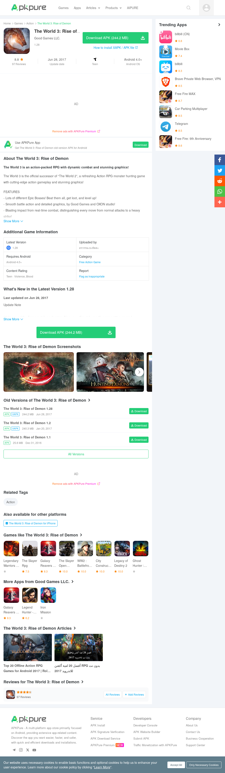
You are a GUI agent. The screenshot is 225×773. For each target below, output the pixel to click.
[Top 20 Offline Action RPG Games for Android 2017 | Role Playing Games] (28, 647)
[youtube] (34, 750)
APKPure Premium (103, 745)
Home (7, 23)
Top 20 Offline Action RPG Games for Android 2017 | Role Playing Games (26, 668)
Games (18, 23)
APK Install (98, 725)
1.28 (15, 248)
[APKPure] (28, 7)
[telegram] (14, 750)
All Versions (76, 454)
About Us (192, 725)
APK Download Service (105, 738)
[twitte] (27, 750)
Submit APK (141, 738)
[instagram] (21, 750)
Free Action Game (90, 262)
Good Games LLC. (47, 38)
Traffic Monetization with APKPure (155, 745)
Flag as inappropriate (92, 276)
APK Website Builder (146, 732)
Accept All (176, 765)
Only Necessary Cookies (204, 765)
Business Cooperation (200, 738)
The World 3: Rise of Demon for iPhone (32, 523)
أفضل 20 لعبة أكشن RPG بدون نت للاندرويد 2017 (77, 668)
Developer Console (145, 725)
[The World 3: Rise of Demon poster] (110, 372)
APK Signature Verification (107, 732)
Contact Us (193, 732)
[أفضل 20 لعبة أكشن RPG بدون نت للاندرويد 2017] (78, 647)
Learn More (102, 767)
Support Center (195, 745)
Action (30, 23)
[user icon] (206, 8)
